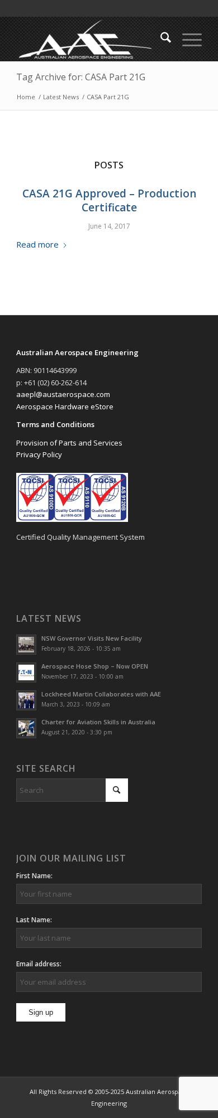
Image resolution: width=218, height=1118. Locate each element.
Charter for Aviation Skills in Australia (98, 722)
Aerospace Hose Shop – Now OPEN (94, 666)
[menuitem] (160, 39)
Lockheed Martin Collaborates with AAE (101, 694)
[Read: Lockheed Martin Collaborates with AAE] (26, 700)
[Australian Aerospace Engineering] (90, 39)
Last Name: (34, 920)
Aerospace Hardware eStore (64, 406)
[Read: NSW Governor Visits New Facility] (26, 645)
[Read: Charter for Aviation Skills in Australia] (26, 728)
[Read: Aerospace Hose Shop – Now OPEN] (26, 672)
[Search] (160, 39)
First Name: (34, 875)
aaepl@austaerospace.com (63, 394)
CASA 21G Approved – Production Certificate (109, 200)
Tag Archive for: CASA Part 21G (80, 77)
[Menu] (186, 39)
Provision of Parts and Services (69, 443)
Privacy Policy (39, 454)
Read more (37, 244)
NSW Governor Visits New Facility (91, 638)
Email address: (38, 964)
